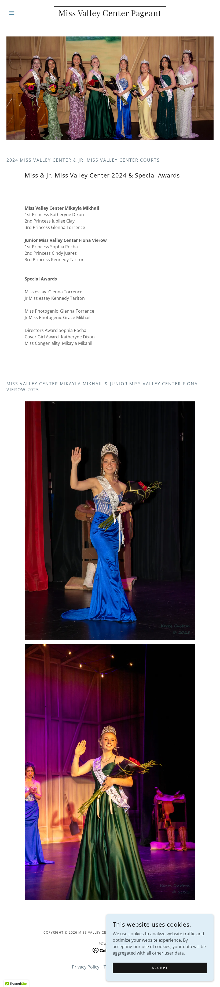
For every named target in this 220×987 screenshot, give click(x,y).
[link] (110, 14)
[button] (22, 13)
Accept (160, 968)
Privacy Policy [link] (85, 967)
